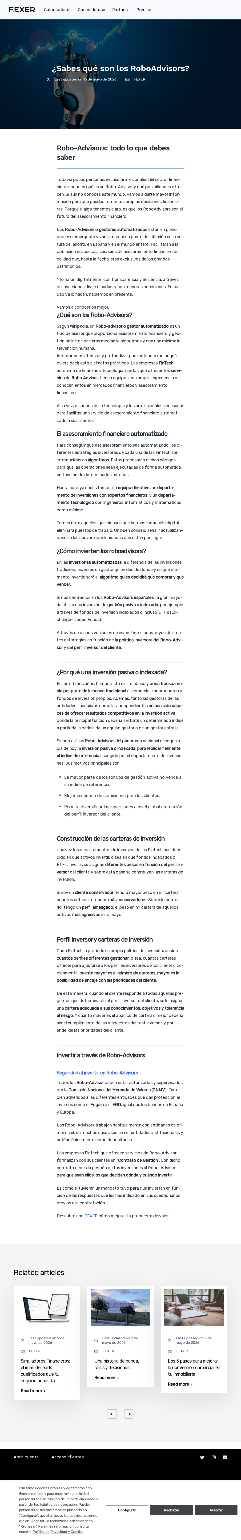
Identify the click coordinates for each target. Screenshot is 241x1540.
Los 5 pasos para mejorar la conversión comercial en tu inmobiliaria (194, 1367)
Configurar (127, 1510)
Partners (120, 9)
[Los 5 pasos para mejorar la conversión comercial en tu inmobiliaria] (194, 1307)
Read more (31, 1391)
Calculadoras (57, 9)
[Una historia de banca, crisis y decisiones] (120, 1307)
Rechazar (171, 1510)
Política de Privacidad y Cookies (58, 1532)
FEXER (139, 79)
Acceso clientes (68, 1456)
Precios (144, 9)
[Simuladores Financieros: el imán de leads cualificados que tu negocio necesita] (47, 1307)
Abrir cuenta (26, 1456)
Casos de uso (91, 9)
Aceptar (216, 1510)
